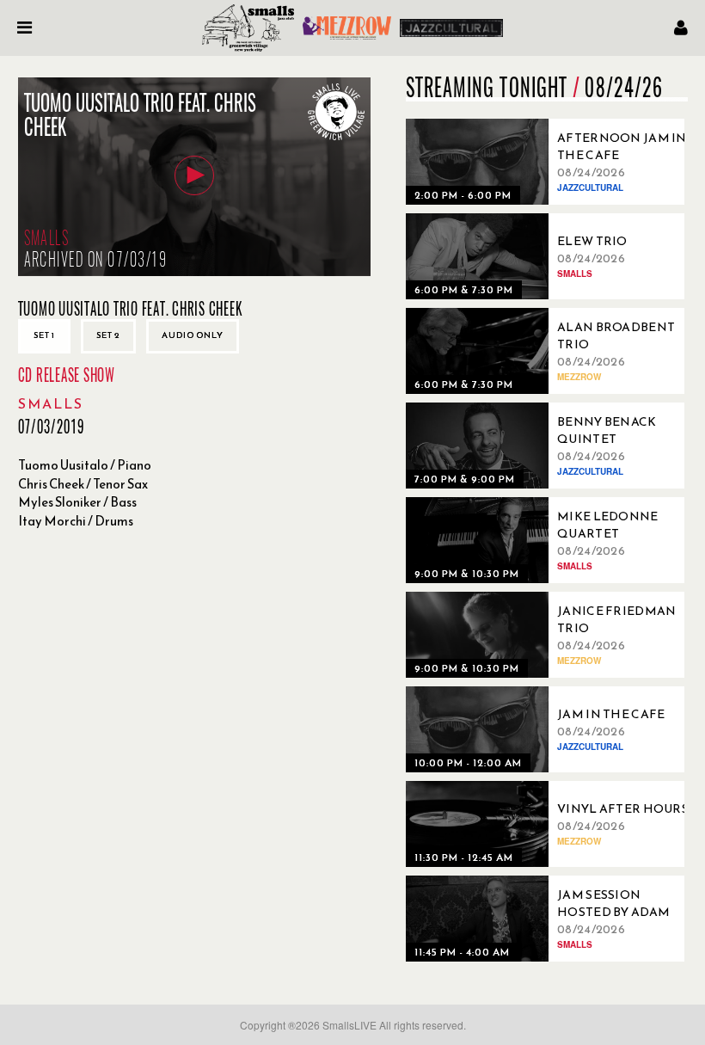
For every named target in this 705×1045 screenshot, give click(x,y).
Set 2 (108, 335)
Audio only (193, 335)
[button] (194, 175)
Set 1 (44, 335)
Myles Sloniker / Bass (77, 502)
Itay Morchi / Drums (75, 521)
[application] (194, 176)
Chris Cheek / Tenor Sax (83, 484)
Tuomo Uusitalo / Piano (84, 465)
